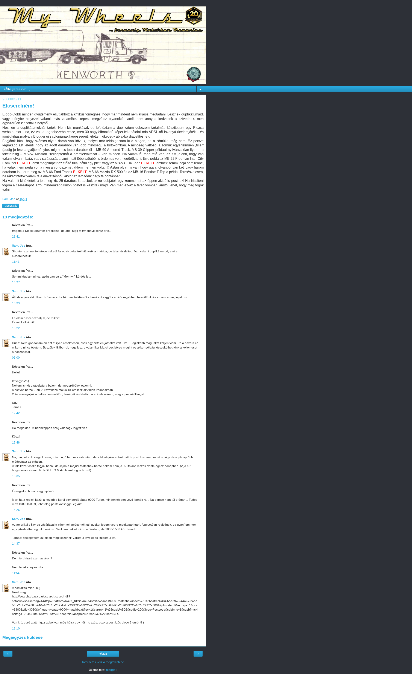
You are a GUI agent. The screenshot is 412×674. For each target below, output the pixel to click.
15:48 (16, 442)
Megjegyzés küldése (22, 637)
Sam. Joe (18, 245)
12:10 (16, 628)
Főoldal (103, 653)
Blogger (111, 669)
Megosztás (11, 205)
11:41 (16, 261)
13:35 (16, 476)
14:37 (16, 543)
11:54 (16, 573)
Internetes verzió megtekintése (103, 662)
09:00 (16, 357)
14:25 (16, 509)
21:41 (16, 236)
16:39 (16, 303)
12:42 (16, 413)
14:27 (16, 282)
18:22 (16, 328)
